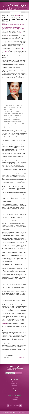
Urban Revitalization (14, 387)
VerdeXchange (14, 400)
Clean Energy (14, 383)
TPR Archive (14, 381)
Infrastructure (17, 27)
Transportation (5, 28)
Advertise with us (22, 357)
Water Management (14, 388)
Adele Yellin (4, 24)
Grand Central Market (12, 25)
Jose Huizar (16, 24)
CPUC (7, 35)
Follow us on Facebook (8, 405)
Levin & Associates (14, 399)
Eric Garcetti (21, 24)
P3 (13, 27)
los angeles (4, 25)
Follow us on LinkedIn (14, 405)
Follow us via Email (20, 405)
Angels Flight (10, 24)
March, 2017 (18, 15)
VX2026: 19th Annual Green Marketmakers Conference (14, 393)
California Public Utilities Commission (16, 28)
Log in (4, 355)
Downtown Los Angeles (7, 27)
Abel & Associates (14, 397)
